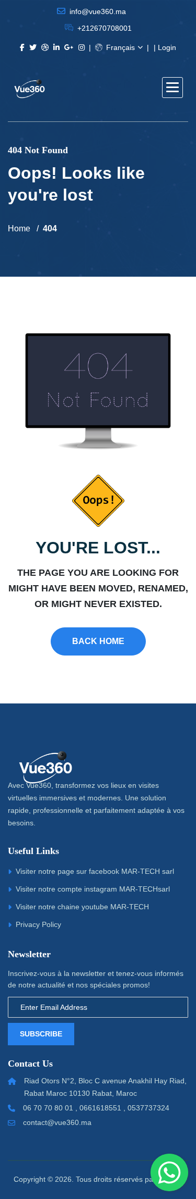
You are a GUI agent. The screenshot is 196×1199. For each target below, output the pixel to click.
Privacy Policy (38, 924)
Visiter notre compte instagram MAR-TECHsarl (93, 889)
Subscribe (41, 1034)
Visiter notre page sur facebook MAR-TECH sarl (95, 871)
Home (19, 228)
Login (167, 47)
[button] (172, 87)
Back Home (98, 641)
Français (119, 47)
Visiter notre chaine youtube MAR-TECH (82, 907)
